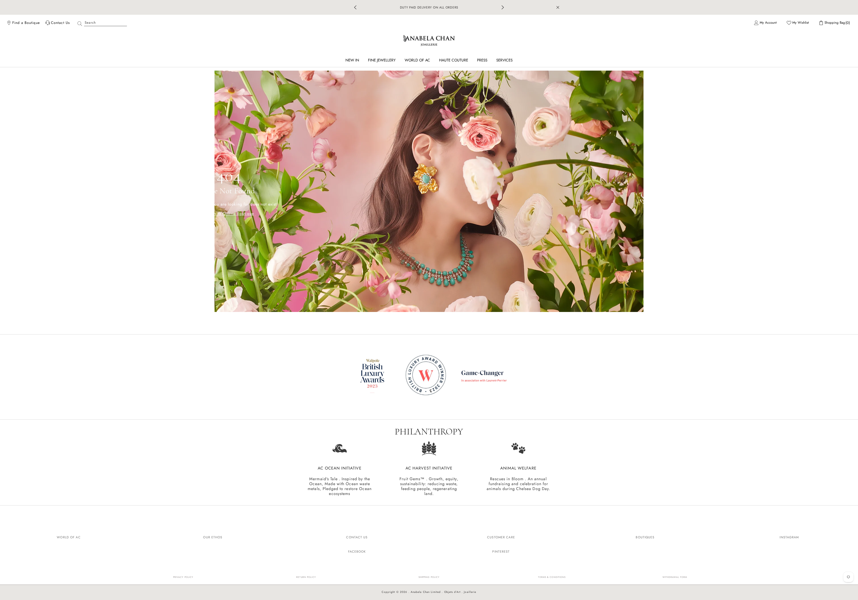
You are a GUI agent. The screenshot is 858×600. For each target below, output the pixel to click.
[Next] (503, 7)
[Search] (100, 22)
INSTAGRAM (789, 537)
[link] (429, 375)
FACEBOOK (357, 551)
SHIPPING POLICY (429, 577)
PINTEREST (501, 551)
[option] (429, 7)
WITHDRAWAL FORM (674, 577)
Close (558, 7)
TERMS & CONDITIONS (552, 577)
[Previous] (355, 7)
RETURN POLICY (306, 577)
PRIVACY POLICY (183, 577)
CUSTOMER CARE (501, 537)
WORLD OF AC (68, 537)
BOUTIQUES (645, 537)
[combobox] (105, 22)
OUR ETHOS (212, 537)
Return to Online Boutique (229, 213)
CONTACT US (357, 537)
